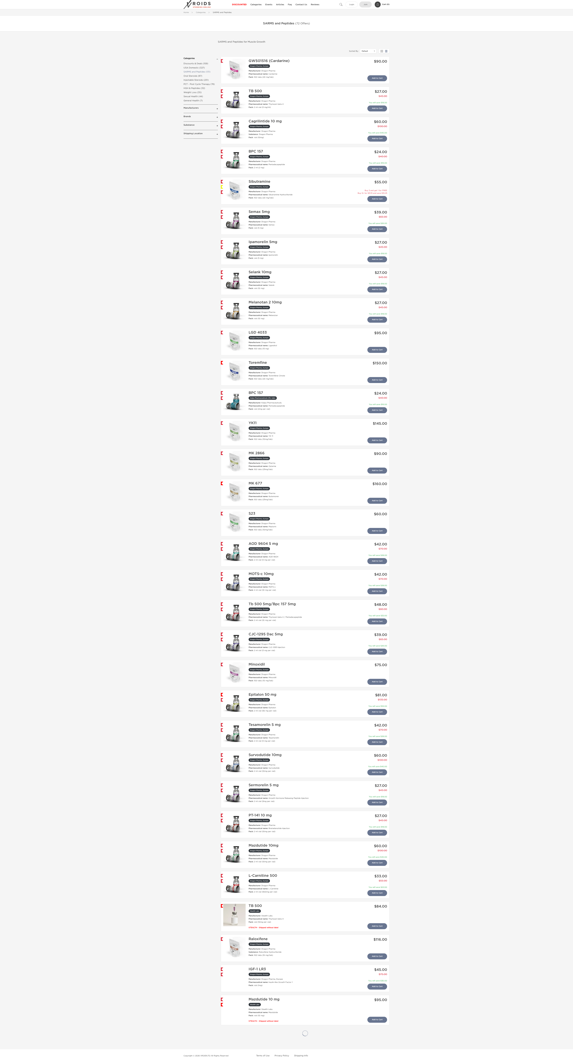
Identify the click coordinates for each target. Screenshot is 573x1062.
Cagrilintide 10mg (265, 1032)
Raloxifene (258, 939)
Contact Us (301, 4)
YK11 (253, 423)
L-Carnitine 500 (263, 875)
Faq (290, 4)
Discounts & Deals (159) (196, 63)
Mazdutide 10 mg (264, 999)
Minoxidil (257, 664)
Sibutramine (259, 181)
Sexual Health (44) (193, 96)
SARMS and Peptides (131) (197, 72)
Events (268, 4)
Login (351, 4)
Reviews (315, 4)
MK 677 (255, 483)
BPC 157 (256, 151)
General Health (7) (193, 100)
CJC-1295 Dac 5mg (266, 634)
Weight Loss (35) (193, 92)
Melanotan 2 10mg (265, 302)
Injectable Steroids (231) (196, 80)
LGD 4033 (258, 332)
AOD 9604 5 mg (263, 544)
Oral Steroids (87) (193, 76)
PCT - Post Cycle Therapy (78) (199, 84)
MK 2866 (257, 453)
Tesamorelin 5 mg (265, 725)
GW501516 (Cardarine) (269, 61)
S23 (252, 513)
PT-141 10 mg (260, 815)
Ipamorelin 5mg (263, 242)
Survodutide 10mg (265, 755)
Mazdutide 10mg (263, 845)
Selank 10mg (260, 272)
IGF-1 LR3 (257, 969)
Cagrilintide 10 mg (265, 121)
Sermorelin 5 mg (264, 785)
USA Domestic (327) (194, 67)
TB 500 (255, 91)
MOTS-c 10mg (261, 574)
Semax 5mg (259, 212)
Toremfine (258, 362)
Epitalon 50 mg (262, 694)
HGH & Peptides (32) (194, 88)
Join (365, 4)
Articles (280, 4)
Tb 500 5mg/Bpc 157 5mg (272, 604)
